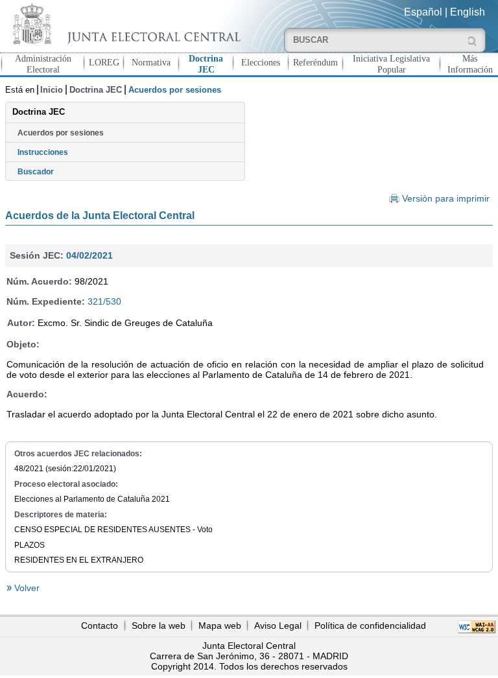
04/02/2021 (89, 255)
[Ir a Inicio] (124, 23)
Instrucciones (43, 152)
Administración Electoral (43, 64)
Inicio (51, 90)
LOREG (104, 62)
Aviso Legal (278, 625)
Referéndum (315, 62)
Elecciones (260, 62)
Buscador (36, 171)
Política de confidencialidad (370, 625)
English (467, 12)
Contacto (99, 625)
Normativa (151, 62)
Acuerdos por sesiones (61, 132)
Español (423, 12)
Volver (26, 588)
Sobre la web (158, 625)
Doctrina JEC (206, 64)
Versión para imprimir (446, 199)
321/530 (104, 301)
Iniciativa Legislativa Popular (391, 64)
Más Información (470, 64)
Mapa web (219, 625)
